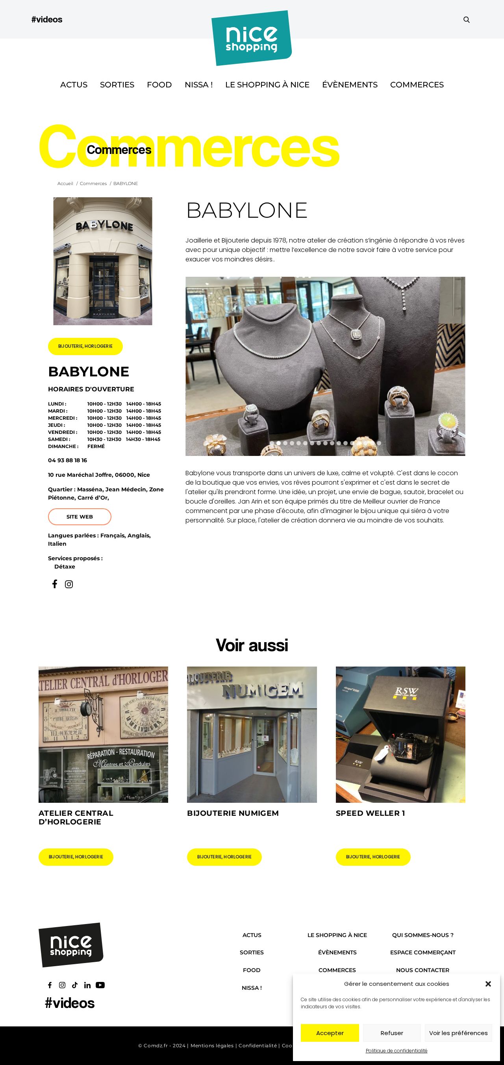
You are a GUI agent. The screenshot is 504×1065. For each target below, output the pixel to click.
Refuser (392, 1033)
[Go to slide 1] (272, 443)
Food (159, 84)
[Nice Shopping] (251, 19)
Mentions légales (212, 1045)
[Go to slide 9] (325, 443)
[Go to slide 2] (278, 443)
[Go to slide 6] (305, 443)
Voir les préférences (458, 1033)
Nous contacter (422, 970)
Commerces (417, 84)
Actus (73, 84)
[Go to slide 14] (359, 443)
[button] (488, 984)
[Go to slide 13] (352, 443)
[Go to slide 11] (339, 443)
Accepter (330, 1033)
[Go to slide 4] (292, 443)
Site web (80, 516)
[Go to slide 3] (285, 443)
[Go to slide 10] (332, 443)
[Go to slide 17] (379, 443)
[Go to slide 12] (345, 443)
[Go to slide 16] (372, 443)
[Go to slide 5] (298, 443)
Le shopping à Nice (267, 84)
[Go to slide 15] (365, 443)
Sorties (117, 84)
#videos (47, 19)
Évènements (350, 84)
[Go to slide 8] (319, 443)
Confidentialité (258, 1045)
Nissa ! (199, 84)
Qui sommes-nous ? (423, 935)
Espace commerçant (423, 952)
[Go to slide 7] (312, 443)
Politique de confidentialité (397, 1050)
